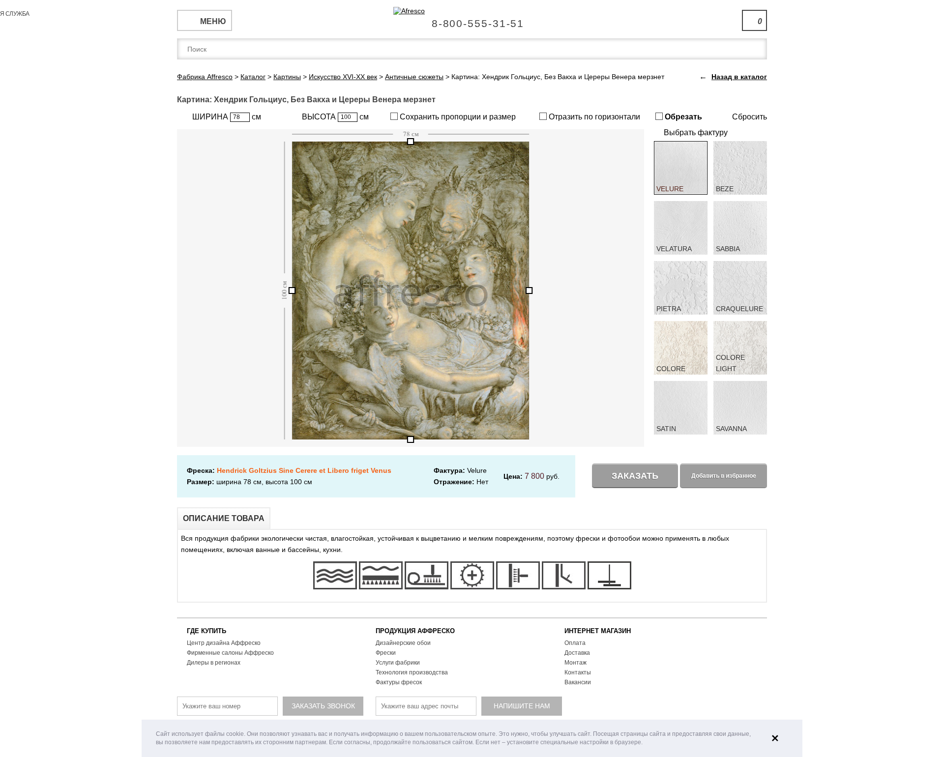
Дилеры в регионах (213, 662)
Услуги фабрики (398, 662)
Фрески (386, 652)
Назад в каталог (739, 77)
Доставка (577, 652)
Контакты (577, 672)
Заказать (635, 476)
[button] (645, 743)
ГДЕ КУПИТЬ (206, 631)
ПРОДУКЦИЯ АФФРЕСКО (415, 631)
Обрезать (682, 117)
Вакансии (577, 682)
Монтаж (575, 662)
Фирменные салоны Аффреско (230, 652)
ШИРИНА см (226, 117)
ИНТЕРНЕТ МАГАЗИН (597, 631)
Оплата (575, 643)
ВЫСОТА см (335, 117)
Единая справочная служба (472, 19)
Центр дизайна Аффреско (224, 643)
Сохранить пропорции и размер (457, 117)
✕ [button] (775, 738)
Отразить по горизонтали (593, 117)
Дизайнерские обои (403, 643)
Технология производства (412, 672)
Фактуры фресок (399, 682)
